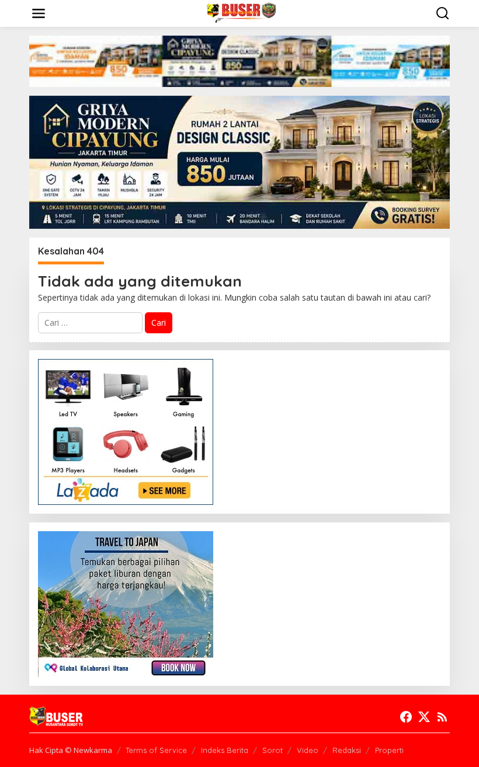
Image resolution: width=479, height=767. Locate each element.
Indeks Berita (224, 750)
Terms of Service (156, 750)
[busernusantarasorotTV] (241, 12)
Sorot (272, 750)
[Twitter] (424, 716)
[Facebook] (406, 716)
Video (307, 750)
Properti (389, 750)
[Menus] (38, 13)
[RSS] (442, 716)
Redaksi (346, 750)
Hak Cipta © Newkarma (70, 750)
